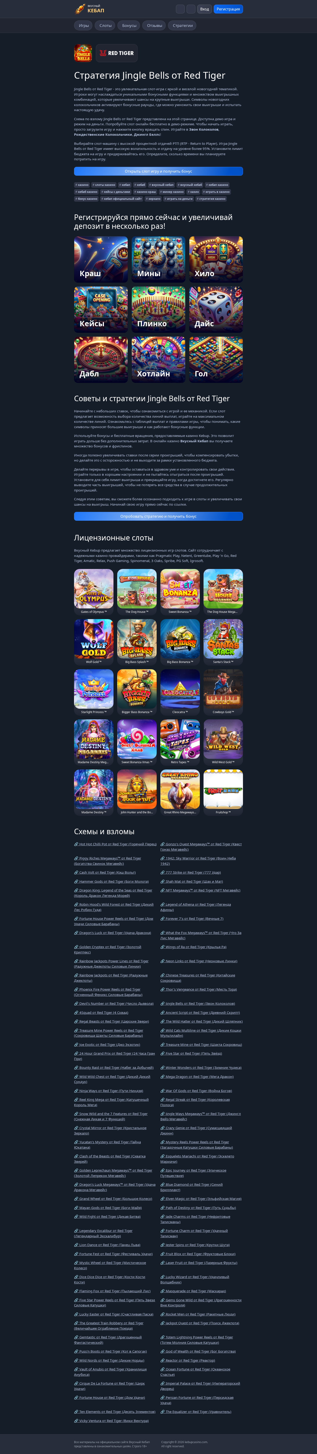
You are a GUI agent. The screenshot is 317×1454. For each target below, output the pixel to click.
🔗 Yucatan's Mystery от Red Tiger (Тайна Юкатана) (107, 1145)
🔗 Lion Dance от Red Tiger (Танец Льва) (107, 1244)
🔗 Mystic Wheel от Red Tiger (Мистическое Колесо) (110, 1265)
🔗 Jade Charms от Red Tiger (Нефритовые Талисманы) (195, 1219)
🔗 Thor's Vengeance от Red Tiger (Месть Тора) (198, 989)
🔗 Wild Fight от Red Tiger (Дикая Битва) (107, 1216)
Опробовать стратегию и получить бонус (158, 516)
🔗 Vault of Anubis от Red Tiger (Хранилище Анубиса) (110, 1372)
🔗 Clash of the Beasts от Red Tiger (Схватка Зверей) (110, 1159)
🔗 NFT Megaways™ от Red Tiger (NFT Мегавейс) (200, 890)
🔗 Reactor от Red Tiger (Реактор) (187, 1360)
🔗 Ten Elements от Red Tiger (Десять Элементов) (114, 1411)
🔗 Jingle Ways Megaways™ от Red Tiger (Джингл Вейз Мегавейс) (200, 1116)
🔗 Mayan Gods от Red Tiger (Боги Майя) (108, 1207)
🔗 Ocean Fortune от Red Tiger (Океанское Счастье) (195, 1372)
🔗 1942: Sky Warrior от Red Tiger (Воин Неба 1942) (198, 861)
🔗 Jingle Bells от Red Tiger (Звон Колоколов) (197, 1003)
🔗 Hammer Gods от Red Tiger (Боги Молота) (111, 881)
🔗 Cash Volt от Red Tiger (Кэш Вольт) (105, 872)
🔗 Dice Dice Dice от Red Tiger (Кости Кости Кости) (109, 1279)
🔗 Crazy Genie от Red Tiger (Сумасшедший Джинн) (196, 1130)
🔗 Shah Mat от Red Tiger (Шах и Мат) (191, 881)
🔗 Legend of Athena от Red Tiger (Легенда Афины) (195, 907)
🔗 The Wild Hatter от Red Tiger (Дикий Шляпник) (201, 1021)
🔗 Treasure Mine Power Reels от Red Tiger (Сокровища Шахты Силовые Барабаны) (108, 1033)
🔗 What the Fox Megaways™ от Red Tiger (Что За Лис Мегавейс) (200, 935)
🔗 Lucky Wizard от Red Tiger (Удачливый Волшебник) (194, 1279)
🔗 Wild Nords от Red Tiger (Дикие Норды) (109, 1360)
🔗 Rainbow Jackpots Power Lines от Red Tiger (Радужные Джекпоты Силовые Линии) (111, 964)
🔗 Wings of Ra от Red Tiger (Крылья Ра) (193, 946)
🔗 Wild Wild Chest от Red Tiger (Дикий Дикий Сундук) (112, 1079)
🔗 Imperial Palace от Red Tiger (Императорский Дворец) (200, 1386)
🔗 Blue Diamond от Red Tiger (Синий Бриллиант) (191, 1187)
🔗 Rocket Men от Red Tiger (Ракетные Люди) (198, 1314)
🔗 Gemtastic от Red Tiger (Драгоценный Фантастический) (108, 1340)
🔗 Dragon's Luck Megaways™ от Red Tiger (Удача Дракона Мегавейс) (114, 1187)
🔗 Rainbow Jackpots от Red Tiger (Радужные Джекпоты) (111, 978)
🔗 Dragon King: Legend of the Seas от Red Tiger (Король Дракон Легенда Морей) (113, 893)
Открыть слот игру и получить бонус (158, 171)
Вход (204, 9)
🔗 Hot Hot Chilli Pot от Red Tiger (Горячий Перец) (115, 844)
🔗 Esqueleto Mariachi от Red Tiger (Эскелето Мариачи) (197, 1159)
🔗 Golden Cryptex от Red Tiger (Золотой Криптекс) (107, 949)
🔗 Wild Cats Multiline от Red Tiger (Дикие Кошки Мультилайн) (200, 1033)
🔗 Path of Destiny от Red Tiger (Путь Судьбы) (198, 1207)
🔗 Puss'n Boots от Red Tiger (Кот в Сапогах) (110, 1351)
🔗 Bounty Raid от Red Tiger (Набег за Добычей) (114, 1067)
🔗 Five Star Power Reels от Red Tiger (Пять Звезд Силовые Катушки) (114, 1303)
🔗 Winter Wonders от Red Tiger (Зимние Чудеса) (201, 1067)
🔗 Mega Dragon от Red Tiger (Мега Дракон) (197, 1076)
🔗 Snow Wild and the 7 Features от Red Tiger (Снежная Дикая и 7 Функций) (111, 1116)
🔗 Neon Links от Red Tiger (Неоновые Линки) (198, 961)
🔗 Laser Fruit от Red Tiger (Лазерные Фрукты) (198, 1262)
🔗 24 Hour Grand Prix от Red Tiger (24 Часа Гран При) (114, 1056)
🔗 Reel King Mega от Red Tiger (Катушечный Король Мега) (111, 1102)
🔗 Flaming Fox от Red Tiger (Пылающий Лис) (112, 1291)
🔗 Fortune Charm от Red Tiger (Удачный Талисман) (194, 1233)
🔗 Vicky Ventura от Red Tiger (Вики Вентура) (111, 1420)
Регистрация (228, 9)
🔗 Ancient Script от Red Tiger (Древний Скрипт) (200, 1012)
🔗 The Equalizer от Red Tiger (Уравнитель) (195, 1411)
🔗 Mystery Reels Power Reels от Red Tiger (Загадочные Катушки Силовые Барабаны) (196, 1145)
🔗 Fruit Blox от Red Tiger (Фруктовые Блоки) (198, 1253)
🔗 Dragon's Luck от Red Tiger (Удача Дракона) (112, 932)
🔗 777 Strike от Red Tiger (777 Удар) (190, 872)
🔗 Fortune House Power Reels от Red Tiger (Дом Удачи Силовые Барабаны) (113, 921)
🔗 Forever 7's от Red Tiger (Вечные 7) (191, 918)
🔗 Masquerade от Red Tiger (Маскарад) (193, 1291)
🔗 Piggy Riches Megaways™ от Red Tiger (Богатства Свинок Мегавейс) (107, 861)
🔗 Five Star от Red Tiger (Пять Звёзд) (191, 1053)
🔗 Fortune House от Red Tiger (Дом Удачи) (109, 1397)
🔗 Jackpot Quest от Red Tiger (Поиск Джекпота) (199, 1323)
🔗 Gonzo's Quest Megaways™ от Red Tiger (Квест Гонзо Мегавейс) (201, 847)
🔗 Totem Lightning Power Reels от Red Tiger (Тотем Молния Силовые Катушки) (196, 1340)
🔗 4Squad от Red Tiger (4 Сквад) (101, 1012)
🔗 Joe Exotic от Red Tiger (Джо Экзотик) (107, 1044)
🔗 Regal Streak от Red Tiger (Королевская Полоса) (195, 1102)
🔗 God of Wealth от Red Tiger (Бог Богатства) (198, 1351)
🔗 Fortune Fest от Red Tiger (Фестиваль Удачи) (113, 1253)
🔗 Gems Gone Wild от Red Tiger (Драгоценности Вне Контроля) (201, 1303)
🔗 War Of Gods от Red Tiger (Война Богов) (196, 1090)
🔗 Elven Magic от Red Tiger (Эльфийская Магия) (201, 1198)
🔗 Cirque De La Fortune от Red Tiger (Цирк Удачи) (109, 1386)
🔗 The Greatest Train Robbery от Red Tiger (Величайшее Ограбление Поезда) (108, 1326)
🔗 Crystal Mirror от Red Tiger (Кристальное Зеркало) (110, 1130)
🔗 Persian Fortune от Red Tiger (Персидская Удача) (196, 1400)
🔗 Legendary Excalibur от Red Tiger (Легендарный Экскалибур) (103, 1233)
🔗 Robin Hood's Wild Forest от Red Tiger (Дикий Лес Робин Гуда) (114, 907)
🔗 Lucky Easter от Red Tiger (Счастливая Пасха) (113, 1314)
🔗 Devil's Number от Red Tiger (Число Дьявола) (114, 1003)
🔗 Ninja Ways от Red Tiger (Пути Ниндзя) (108, 1090)
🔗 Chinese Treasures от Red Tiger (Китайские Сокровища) (197, 978)
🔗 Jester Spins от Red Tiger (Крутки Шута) (195, 1244)
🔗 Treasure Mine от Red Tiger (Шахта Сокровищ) (201, 1044)
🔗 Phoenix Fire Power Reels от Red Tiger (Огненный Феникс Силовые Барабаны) (108, 992)
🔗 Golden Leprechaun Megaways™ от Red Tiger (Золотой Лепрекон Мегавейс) (113, 1173)
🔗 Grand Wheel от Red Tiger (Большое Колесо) (113, 1198)
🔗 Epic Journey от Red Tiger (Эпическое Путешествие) (193, 1173)
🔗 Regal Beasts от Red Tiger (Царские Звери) (111, 1021)
